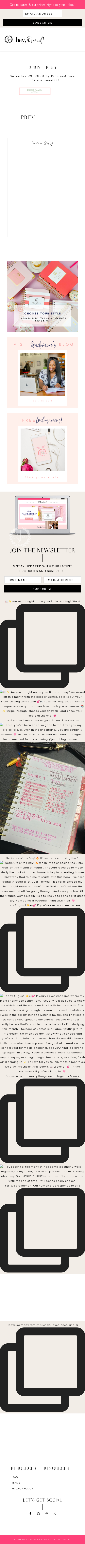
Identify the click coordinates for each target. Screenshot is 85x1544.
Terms (16, 1482)
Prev (28, 117)
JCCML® (39, 39)
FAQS (15, 1476)
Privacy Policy (22, 1488)
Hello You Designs (59, 1539)
